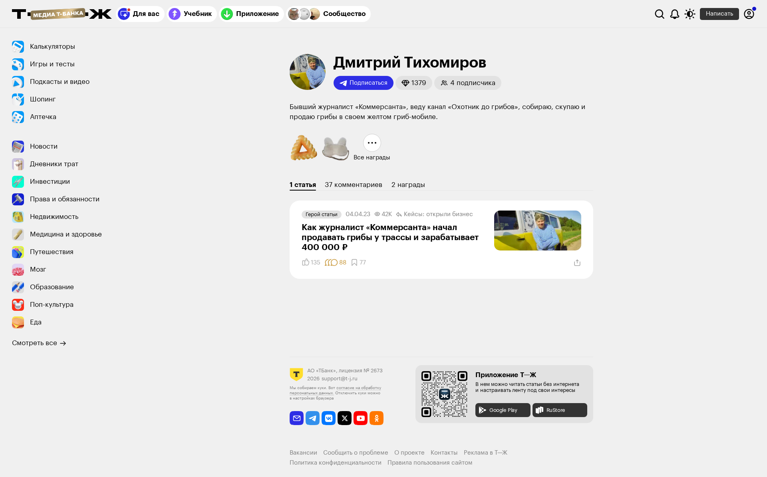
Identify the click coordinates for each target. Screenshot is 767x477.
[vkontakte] (329, 418)
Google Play (503, 410)
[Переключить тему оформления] (690, 14)
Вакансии (303, 453)
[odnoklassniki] (377, 418)
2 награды (408, 184)
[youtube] (361, 418)
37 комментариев (353, 184)
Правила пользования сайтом (430, 463)
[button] (413, 83)
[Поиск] (660, 14)
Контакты (444, 453)
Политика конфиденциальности (336, 463)
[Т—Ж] (62, 14)
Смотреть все (34, 343)
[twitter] (345, 418)
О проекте (409, 453)
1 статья (303, 184)
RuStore (555, 410)
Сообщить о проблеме (355, 453)
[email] (297, 418)
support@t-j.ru (340, 378)
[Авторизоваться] (749, 14)
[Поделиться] (577, 263)
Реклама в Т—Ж (485, 453)
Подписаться (368, 83)
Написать (719, 14)
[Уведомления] (675, 14)
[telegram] (313, 418)
